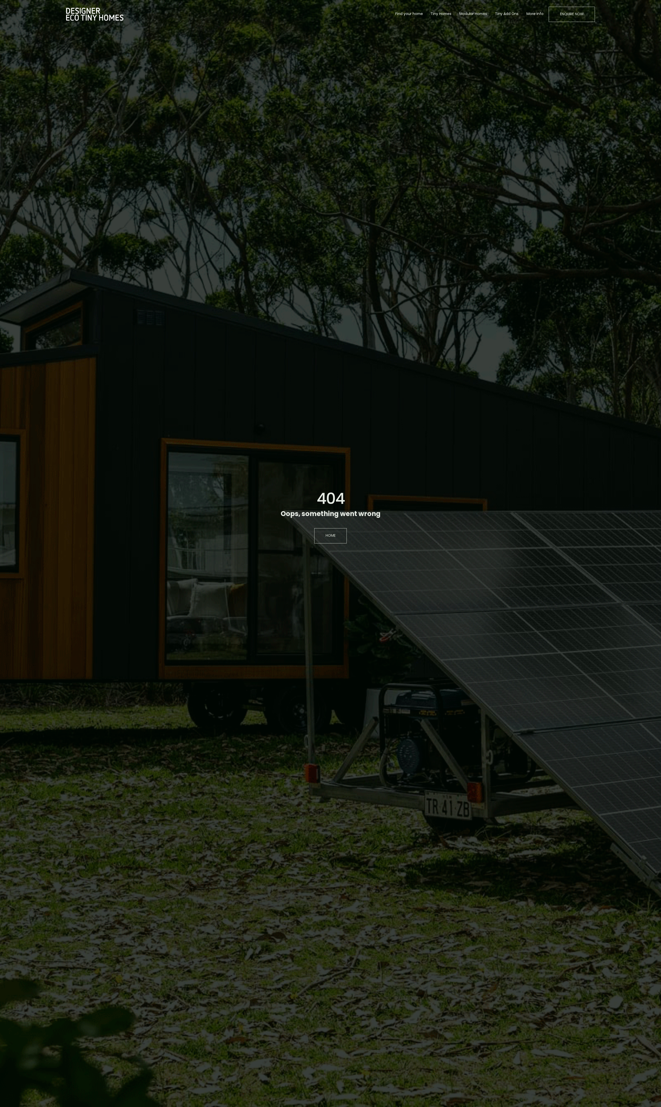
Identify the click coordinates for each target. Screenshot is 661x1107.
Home (331, 536)
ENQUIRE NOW (572, 14)
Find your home (409, 14)
